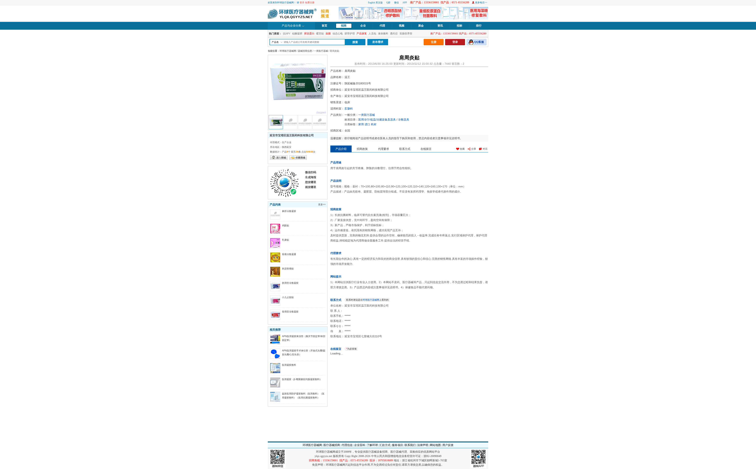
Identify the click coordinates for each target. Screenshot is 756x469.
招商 (343, 25)
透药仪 (394, 33)
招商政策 (362, 148)
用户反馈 (447, 445)
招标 (459, 25)
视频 (401, 25)
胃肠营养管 (405, 33)
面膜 (328, 33)
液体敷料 (383, 33)
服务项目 (397, 445)
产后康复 (362, 33)
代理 (382, 25)
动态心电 (338, 33)
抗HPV (286, 33)
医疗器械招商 (331, 445)
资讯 (440, 25)
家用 (361, 124)
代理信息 (347, 445)
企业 (363, 25)
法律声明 (422, 445)
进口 (367, 124)
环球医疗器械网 (288, 51)
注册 (433, 42)
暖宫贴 (320, 33)
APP (404, 2)
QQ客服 (479, 42)
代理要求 (383, 148)
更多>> (322, 204)
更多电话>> (481, 2)
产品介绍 (340, 148)
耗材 (373, 124)
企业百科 (359, 445)
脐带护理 (350, 33)
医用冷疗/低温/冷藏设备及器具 (377, 119)
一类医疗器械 (321, 51)
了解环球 (372, 445)
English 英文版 (375, 2)
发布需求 (377, 42)
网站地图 (435, 445)
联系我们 (410, 445)
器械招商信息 (305, 51)
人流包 (372, 33)
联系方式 (404, 148)
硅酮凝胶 (297, 33)
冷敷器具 (403, 119)
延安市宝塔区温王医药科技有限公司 (292, 135)
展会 (421, 25)
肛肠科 (349, 108)
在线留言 (426, 148)
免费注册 (309, 2)
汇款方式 (384, 445)
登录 (302, 2)
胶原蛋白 (309, 33)
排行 (479, 25)
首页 (324, 25)
